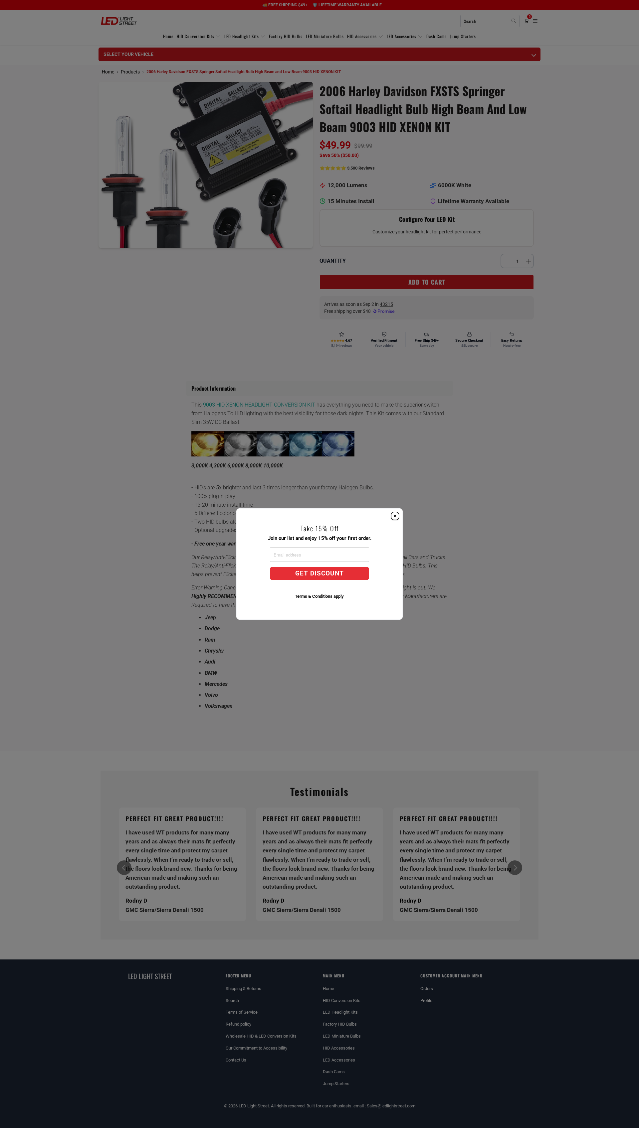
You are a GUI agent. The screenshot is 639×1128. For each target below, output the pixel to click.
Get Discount (319, 573)
